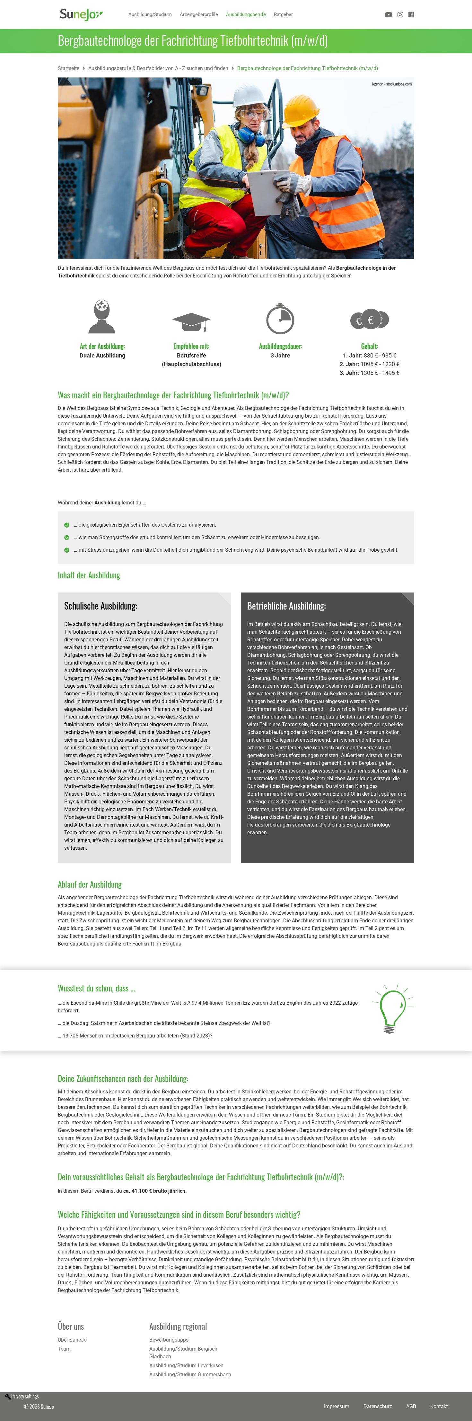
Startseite (68, 68)
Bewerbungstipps (168, 1340)
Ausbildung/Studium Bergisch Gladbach (183, 1353)
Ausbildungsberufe (246, 14)
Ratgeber (283, 14)
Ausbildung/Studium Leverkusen (186, 1365)
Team (64, 1349)
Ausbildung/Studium (150, 14)
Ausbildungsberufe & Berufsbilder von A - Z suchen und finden (158, 68)
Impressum (336, 1406)
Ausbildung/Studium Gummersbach (190, 1374)
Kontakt (439, 1406)
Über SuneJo (72, 1340)
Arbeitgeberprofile (199, 14)
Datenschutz (377, 1406)
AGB (411, 1406)
